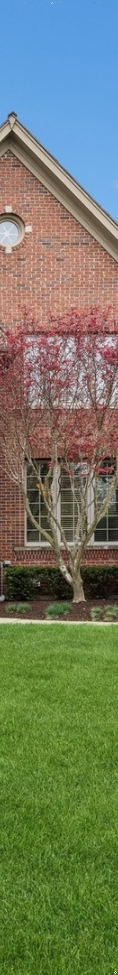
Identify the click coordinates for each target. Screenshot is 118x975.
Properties (22, 2)
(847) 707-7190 (100, 2)
